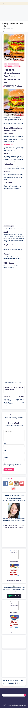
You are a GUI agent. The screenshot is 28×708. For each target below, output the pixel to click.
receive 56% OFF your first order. (15, 591)
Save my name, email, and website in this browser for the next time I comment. (12, 465)
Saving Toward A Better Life (12, 25)
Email (5, 450)
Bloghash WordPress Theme (18, 705)
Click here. (18, 683)
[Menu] (3, 31)
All (5, 63)
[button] (8, 392)
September (17, 66)
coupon (9, 265)
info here (19, 522)
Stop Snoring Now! (14, 561)
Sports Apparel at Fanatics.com (14, 580)
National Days (8, 66)
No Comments (19, 86)
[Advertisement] (14, 12)
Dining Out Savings (13, 63)
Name (5, 443)
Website (6, 457)
